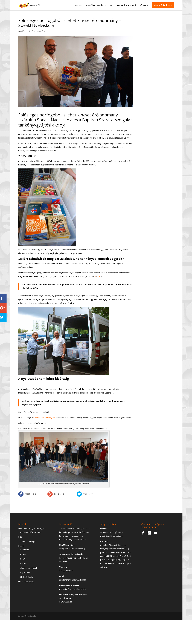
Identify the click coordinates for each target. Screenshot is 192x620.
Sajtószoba (25, 572)
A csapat (24, 554)
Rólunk (143, 5)
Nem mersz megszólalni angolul (88, 5)
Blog (111, 5)
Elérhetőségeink (27, 577)
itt (95, 276)
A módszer (24, 549)
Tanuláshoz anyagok (126, 5)
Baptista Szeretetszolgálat (44, 417)
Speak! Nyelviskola (27, 616)
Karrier (23, 563)
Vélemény (41, 31)
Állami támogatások (28, 568)
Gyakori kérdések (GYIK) (30, 532)
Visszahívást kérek (163, 5)
